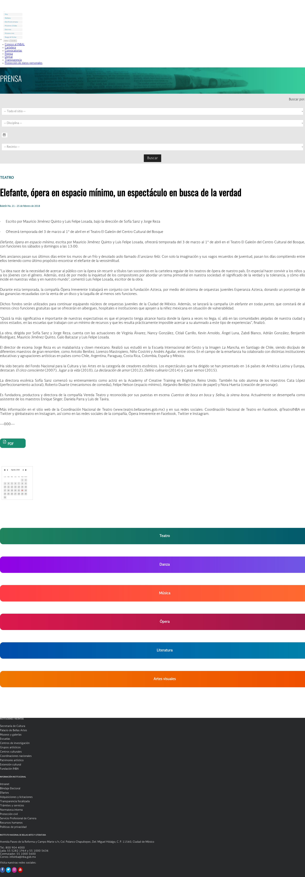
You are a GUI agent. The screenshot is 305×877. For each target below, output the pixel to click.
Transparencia (13, 60)
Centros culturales (11, 752)
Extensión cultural (10, 764)
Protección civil (9, 814)
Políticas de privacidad (13, 827)
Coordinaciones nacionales (16, 756)
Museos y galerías (11, 734)
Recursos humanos (11, 823)
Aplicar (6, 41)
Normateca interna (11, 810)
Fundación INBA (9, 769)
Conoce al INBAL (15, 44)
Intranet (4, 784)
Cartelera (10, 47)
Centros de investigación (15, 743)
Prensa (9, 54)
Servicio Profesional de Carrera (18, 818)
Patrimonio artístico (12, 760)
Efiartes (4, 793)
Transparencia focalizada (15, 801)
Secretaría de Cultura (12, 726)
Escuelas (5, 739)
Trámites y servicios (12, 805)
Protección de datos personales (23, 63)
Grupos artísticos (10, 747)
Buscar (152, 158)
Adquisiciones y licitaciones (16, 797)
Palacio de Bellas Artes (13, 730)
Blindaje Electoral (10, 788)
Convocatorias (13, 50)
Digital (9, 57)
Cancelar (13, 41)
